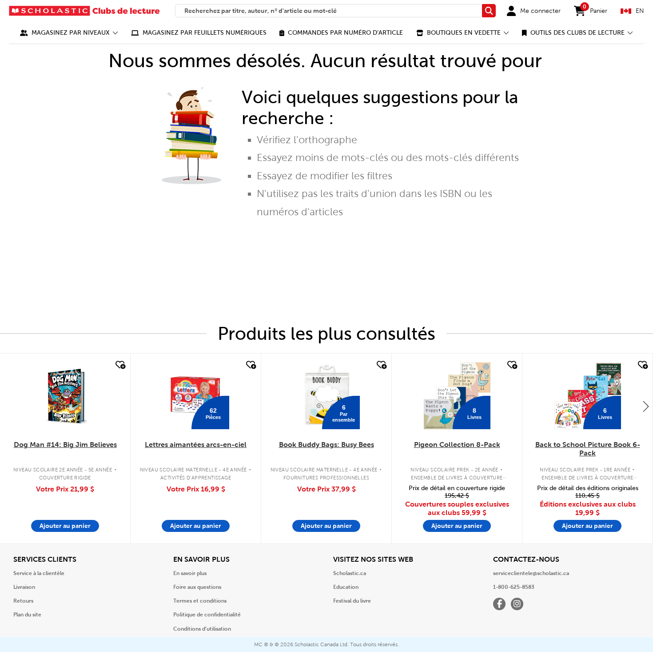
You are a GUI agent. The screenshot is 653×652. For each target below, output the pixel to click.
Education (345, 587)
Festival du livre (352, 601)
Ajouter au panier (65, 525)
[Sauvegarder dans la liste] (119, 365)
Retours (23, 601)
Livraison (24, 587)
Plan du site (27, 615)
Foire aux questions (197, 587)
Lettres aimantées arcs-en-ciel (196, 444)
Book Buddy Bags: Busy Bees (326, 444)
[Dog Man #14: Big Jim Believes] (65, 395)
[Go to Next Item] (646, 406)
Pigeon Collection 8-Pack (457, 444)
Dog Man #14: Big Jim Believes (65, 444)
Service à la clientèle (38, 573)
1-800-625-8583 (513, 587)
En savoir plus (190, 573)
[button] (69, 32)
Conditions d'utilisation (202, 629)
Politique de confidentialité (207, 615)
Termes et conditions (200, 601)
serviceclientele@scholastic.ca (531, 573)
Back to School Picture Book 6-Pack (587, 449)
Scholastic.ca (349, 573)
